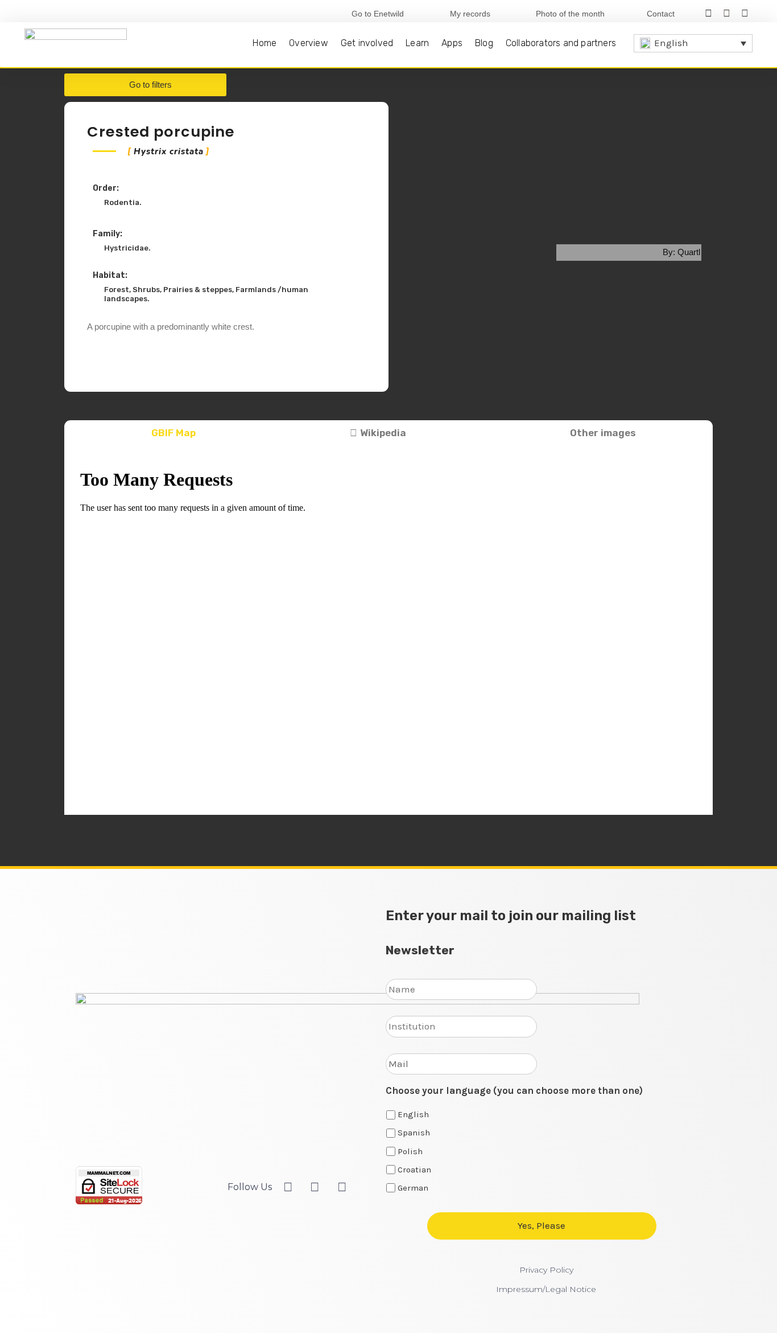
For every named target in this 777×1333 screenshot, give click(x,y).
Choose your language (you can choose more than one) (514, 1090)
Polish (410, 1151)
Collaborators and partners (561, 43)
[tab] (168, 433)
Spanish (414, 1132)
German (413, 1188)
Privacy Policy (546, 1270)
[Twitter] (726, 13)
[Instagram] (745, 13)
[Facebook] (708, 13)
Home (264, 43)
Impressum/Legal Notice (546, 1289)
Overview (308, 43)
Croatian (414, 1169)
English (413, 1114)
